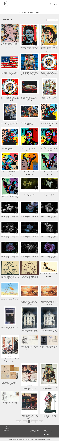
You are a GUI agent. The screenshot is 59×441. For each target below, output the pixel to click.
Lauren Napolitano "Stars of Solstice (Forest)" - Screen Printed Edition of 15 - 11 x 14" (10, 277)
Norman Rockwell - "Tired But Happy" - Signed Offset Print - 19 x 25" (49, 387)
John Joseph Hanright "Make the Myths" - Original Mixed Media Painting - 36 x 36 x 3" (10, 45)
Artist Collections (32, 8)
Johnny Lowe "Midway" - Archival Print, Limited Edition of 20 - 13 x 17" (9, 123)
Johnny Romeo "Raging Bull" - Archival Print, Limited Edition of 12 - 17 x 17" (29, 172)
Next (41, 421)
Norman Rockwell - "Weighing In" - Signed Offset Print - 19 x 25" (49, 416)
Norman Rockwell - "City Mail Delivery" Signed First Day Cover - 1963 (29, 347)
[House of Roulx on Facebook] (45, 434)
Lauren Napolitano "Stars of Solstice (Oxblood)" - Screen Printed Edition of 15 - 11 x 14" (29, 277)
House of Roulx (15, 439)
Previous (19, 421)
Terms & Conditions (34, 430)
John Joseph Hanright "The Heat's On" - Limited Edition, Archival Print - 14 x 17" (29, 49)
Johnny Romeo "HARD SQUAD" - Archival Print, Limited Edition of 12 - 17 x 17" (29, 148)
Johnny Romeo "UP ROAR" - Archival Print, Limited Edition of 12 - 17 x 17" (49, 172)
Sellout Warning (45, 8)
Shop (9, 8)
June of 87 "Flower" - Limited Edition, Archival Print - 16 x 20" (29, 193)
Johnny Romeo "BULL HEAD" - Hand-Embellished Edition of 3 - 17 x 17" (10, 147)
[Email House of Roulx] (44, 434)
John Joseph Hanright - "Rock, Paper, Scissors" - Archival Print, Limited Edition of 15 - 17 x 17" (49, 73)
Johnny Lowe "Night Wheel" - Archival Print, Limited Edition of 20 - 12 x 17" (29, 123)
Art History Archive (25, 12)
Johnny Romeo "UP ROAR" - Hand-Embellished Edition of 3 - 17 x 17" (10, 197)
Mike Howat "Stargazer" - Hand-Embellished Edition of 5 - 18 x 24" (49, 331)
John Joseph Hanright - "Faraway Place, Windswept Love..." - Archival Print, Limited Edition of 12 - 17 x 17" (29, 73)
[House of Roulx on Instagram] (47, 434)
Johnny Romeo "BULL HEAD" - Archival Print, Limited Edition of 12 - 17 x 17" (49, 123)
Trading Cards (18, 8)
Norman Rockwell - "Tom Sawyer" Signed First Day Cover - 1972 (10, 403)
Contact (37, 12)
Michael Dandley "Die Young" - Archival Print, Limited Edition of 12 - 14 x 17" (10, 298)
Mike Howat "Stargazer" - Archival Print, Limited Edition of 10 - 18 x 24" (29, 331)
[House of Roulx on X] (48, 434)
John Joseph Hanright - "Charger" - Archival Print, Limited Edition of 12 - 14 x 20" (9, 73)
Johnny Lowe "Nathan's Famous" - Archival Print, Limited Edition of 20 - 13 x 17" (29, 98)
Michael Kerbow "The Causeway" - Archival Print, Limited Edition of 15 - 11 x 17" (29, 302)
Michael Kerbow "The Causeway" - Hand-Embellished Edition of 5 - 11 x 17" (49, 302)
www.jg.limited (47, 439)
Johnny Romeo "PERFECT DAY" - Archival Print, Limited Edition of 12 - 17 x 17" (9, 173)
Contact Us (32, 429)
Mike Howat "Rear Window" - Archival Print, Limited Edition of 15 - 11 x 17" (10, 326)
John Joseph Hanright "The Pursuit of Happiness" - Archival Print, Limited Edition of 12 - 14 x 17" (49, 49)
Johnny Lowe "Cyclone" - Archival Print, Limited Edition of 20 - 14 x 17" (49, 98)
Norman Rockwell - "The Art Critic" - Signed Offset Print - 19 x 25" (29, 387)
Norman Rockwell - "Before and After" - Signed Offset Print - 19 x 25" (10, 359)
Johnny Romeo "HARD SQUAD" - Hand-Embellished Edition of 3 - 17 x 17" (49, 148)
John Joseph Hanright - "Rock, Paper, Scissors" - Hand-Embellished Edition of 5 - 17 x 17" (10, 98)
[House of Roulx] (6, 4)
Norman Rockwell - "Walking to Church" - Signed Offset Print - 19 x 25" (29, 416)
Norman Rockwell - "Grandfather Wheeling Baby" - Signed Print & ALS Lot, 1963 (9, 383)
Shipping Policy (33, 431)
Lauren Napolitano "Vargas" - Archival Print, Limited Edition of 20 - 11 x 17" (49, 274)
